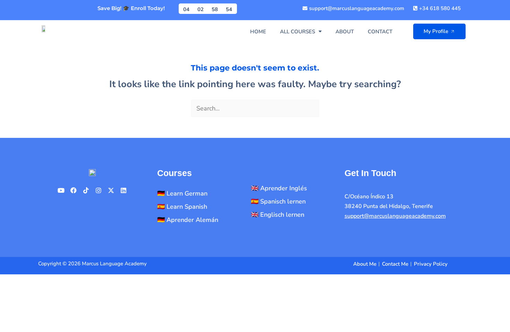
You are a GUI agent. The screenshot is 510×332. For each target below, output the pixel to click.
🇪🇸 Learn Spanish (182, 206)
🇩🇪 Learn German (182, 193)
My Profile (436, 31)
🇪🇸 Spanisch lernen (278, 201)
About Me (364, 263)
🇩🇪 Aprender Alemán (187, 220)
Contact (380, 31)
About (344, 31)
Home (258, 31)
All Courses (297, 31)
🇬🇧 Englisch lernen (277, 214)
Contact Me (395, 263)
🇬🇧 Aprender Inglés (279, 188)
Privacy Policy (431, 263)
